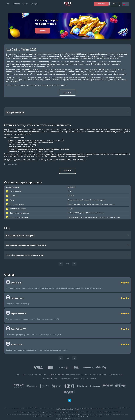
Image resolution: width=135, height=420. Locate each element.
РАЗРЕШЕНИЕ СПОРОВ (116, 375)
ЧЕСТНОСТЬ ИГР (65, 379)
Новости (16, 4)
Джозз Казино (12, 54)
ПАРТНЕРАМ (43, 375)
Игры (8, 4)
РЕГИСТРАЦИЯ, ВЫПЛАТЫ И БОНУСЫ (85, 379)
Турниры (34, 4)
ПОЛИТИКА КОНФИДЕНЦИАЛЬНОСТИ (78, 375)
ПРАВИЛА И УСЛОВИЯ (57, 375)
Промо (25, 4)
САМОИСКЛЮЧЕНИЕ (100, 375)
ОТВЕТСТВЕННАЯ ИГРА (29, 375)
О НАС (18, 375)
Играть (42, 30)
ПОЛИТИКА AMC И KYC (50, 379)
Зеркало (67, 92)
